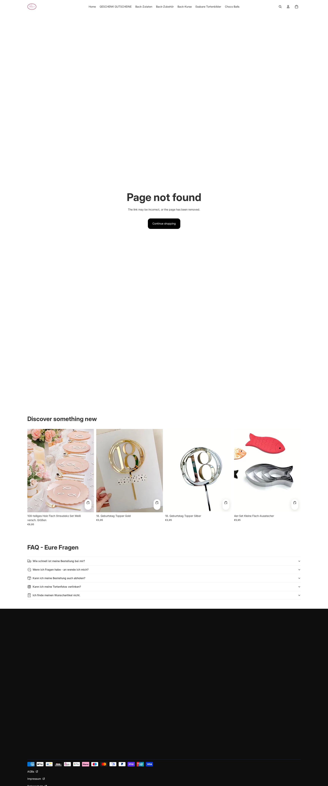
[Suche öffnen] (280, 6)
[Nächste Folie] (88, 470)
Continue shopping (164, 223)
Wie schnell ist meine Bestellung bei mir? (59, 561)
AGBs (31, 771)
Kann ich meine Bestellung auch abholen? (59, 578)
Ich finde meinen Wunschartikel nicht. (56, 595)
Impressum (34, 778)
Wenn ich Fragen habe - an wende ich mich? (60, 569)
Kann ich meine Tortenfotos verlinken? (57, 586)
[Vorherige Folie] (33, 470)
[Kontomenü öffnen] (288, 6)
